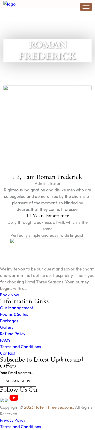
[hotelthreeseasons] (32, 4)
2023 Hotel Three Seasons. (49, 407)
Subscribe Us (18, 381)
